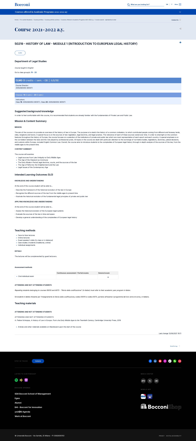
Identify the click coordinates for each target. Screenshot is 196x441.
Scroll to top (173, 346)
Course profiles (38, 20)
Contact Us (175, 20)
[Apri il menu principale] (180, 4)
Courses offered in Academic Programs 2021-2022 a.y (77, 20)
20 (36, 72)
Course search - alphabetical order (105, 20)
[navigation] (98, 12)
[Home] (22, 4)
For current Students (26, 20)
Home (16, 20)
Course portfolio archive (52, 20)
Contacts (38, 361)
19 (32, 72)
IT (171, 4)
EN (167, 4)
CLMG (20, 53)
